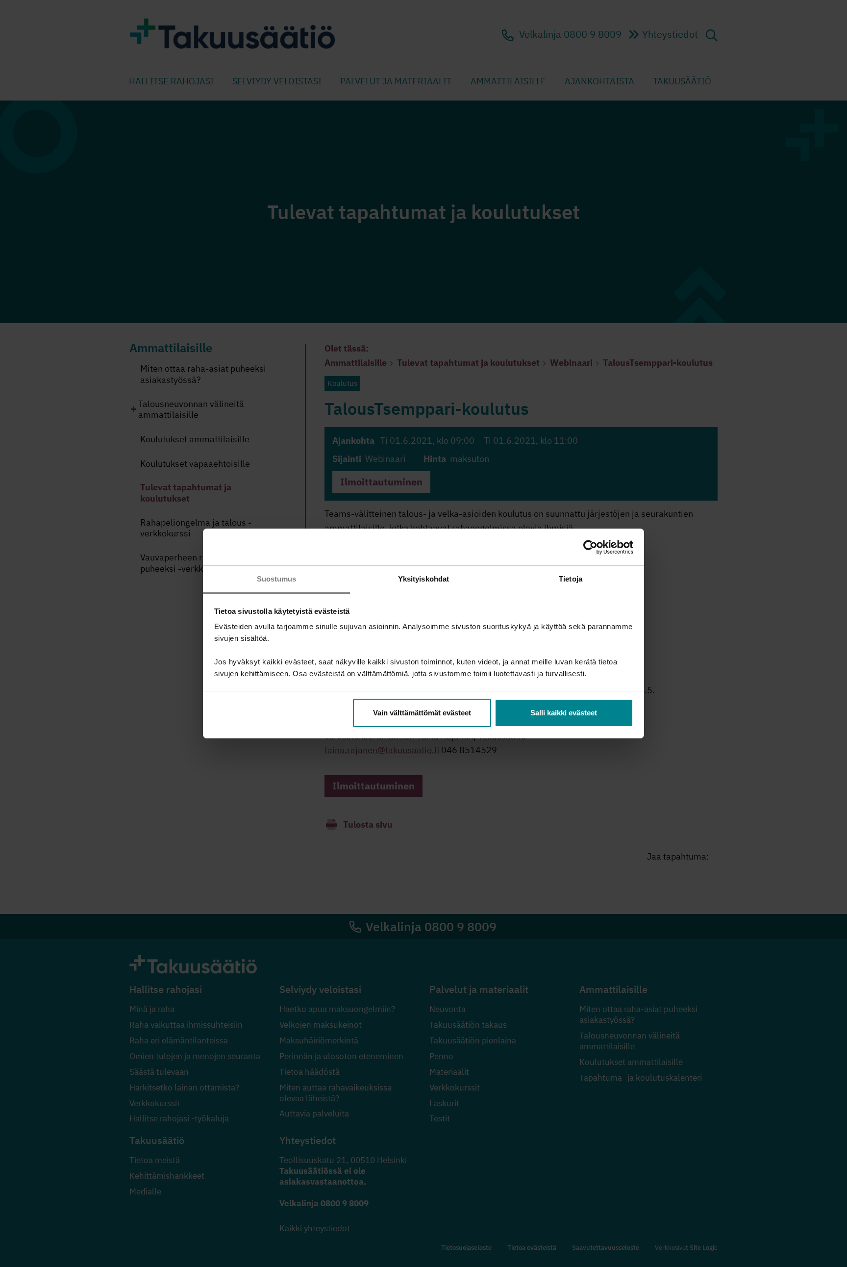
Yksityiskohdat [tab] (423, 579)
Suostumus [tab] (277, 579)
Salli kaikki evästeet (563, 713)
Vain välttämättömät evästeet (422, 713)
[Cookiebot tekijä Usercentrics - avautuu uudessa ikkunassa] (590, 547)
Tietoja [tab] (570, 579)
